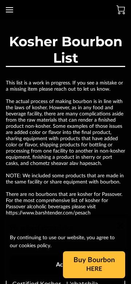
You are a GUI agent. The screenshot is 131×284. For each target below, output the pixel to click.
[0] (120, 9)
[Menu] (9, 9)
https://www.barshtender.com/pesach (48, 213)
